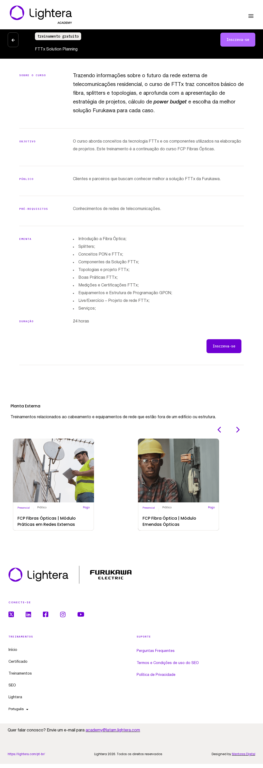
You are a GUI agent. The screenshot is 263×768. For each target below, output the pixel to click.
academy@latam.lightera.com (113, 730)
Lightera (15, 697)
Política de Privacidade (156, 675)
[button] (251, 16)
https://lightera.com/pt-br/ (26, 754)
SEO (12, 685)
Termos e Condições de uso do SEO (168, 663)
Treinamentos (20, 673)
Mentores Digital (243, 754)
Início (12, 650)
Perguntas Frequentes (156, 651)
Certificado (17, 662)
